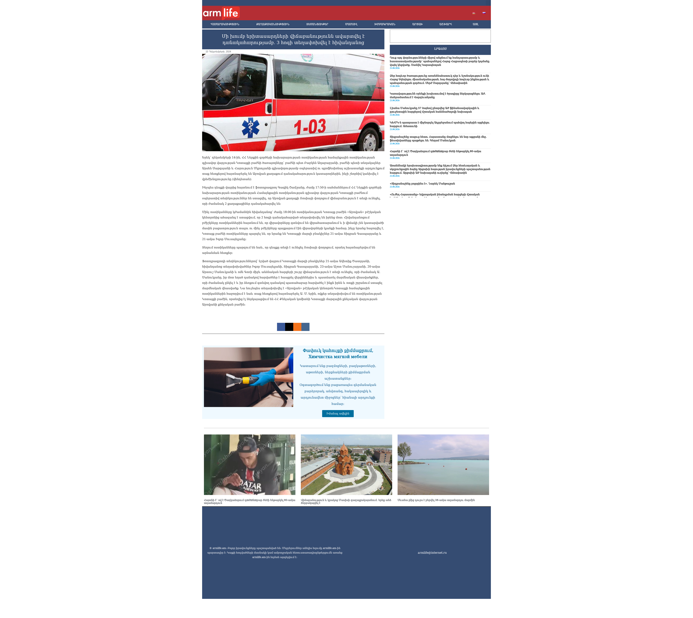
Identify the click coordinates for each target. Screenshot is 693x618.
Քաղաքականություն (272, 24)
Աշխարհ (445, 24)
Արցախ (417, 24)
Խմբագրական (384, 24)
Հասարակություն (225, 24)
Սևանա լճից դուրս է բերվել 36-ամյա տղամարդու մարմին (436, 500)
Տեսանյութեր (317, 24)
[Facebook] (447, 3)
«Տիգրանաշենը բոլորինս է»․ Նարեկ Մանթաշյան (422, 183)
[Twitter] (453, 3)
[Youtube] (459, 3)
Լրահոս (440, 48)
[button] (488, 2)
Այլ (475, 24)
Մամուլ (351, 24)
